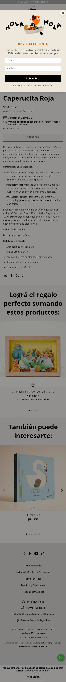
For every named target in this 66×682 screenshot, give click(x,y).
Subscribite (33, 78)
